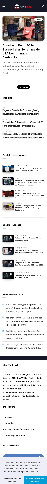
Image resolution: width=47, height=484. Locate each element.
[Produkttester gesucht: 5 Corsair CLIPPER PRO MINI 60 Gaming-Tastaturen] (8, 206)
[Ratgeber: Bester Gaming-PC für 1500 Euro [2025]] (8, 275)
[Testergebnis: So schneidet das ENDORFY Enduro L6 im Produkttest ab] (8, 193)
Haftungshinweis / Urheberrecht (19, 429)
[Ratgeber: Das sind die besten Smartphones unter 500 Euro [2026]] (8, 251)
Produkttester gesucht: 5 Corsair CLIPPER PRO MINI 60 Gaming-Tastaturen (28, 208)
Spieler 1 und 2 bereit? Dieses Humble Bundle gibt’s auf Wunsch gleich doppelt (24, 308)
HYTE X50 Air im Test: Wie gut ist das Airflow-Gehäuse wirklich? (28, 169)
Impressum (8, 417)
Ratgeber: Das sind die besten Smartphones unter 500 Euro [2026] (29, 251)
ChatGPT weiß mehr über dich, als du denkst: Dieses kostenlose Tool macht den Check (24, 321)
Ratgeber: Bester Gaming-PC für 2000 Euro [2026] (28, 239)
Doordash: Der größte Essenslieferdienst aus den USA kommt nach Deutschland (22, 51)
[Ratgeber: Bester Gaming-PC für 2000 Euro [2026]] (8, 238)
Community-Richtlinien (14, 435)
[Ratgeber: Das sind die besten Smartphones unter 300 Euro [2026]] (8, 263)
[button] (39, 471)
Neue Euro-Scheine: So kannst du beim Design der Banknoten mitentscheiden (25, 335)
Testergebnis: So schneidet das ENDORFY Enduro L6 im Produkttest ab (29, 195)
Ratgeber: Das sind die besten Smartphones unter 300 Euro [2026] (29, 264)
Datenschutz (9, 423)
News (38, 19)
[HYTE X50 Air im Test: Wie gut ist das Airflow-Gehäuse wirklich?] (8, 168)
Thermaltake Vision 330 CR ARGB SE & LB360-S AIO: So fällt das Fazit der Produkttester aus (29, 183)
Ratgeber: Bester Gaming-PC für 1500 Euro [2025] (28, 276)
